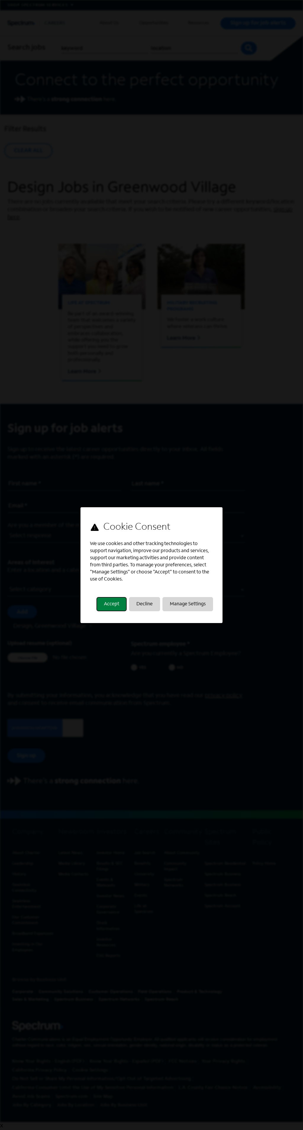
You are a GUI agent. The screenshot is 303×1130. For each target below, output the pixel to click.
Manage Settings (188, 604)
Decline (144, 604)
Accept (111, 604)
